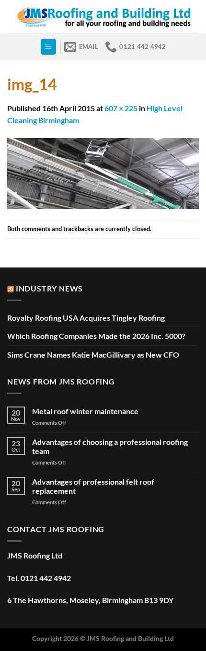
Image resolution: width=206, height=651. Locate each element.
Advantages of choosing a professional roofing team (110, 446)
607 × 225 (120, 108)
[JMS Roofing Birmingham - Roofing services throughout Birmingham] (103, 17)
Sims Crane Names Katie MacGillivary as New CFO (93, 354)
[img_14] (103, 172)
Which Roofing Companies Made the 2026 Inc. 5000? (96, 335)
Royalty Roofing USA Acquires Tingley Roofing (86, 317)
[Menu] (48, 47)
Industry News (49, 288)
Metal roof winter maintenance (85, 411)
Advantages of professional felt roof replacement (93, 486)
